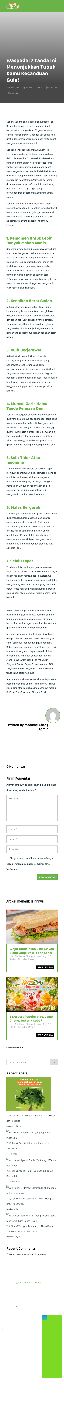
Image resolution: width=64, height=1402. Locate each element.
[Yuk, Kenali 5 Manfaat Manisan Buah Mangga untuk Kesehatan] (32, 1190)
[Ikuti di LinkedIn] (21, 1306)
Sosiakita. (38, 1393)
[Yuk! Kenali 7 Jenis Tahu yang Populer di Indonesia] (32, 1135)
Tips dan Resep (26, 959)
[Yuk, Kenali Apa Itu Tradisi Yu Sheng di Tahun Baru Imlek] (32, 1163)
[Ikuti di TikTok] (16, 1306)
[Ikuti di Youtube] (27, 1306)
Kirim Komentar (47, 877)
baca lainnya (45, 967)
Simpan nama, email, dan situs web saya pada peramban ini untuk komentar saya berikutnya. (29, 864)
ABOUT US (37, 1290)
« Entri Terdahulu (14, 1047)
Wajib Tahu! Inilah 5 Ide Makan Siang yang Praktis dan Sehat (32, 951)
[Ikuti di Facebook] (4, 1306)
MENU (6, 1290)
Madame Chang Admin (21, 87)
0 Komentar (13, 93)
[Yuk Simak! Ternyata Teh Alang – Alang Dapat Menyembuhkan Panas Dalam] (32, 1218)
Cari (54, 1062)
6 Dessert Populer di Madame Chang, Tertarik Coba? (31, 1018)
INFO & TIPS (20, 1290)
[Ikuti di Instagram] (10, 1306)
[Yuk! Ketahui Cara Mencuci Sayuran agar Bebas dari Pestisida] (28, 1095)
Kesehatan (52, 87)
